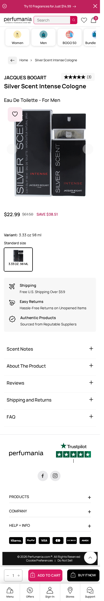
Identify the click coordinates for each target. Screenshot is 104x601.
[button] (93, 20)
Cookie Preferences (39, 560)
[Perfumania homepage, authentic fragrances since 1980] (18, 20)
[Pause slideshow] (4, 6)
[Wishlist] (84, 20)
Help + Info (19, 525)
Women (17, 43)
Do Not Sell (65, 560)
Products (19, 496)
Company (18, 510)
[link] (12, 60)
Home (23, 60)
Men (43, 43)
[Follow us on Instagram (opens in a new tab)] (55, 476)
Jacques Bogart (25, 77)
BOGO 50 (70, 43)
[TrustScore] (73, 453)
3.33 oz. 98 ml (18, 264)
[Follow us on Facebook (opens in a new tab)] (43, 476)
